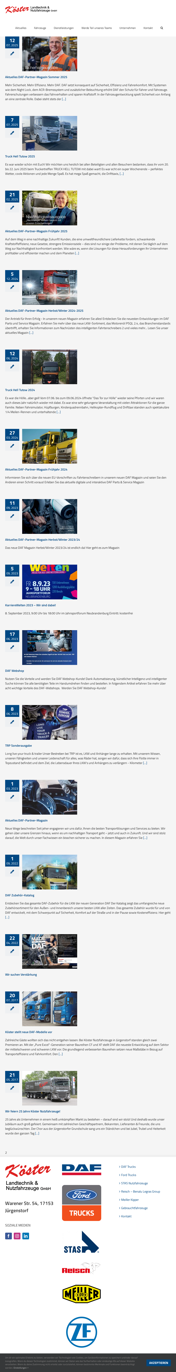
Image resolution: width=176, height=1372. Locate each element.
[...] (64, 99)
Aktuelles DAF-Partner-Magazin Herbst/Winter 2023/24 (42, 539)
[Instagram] (17, 1236)
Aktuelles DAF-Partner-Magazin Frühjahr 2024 (36, 469)
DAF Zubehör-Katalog (19, 895)
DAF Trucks (128, 1166)
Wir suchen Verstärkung (21, 974)
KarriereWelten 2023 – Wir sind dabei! (30, 605)
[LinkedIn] (25, 1236)
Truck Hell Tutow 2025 (20, 156)
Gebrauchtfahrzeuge (134, 1208)
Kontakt (126, 1216)
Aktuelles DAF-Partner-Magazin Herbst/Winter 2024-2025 (44, 310)
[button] (162, 27)
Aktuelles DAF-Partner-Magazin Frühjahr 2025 (36, 231)
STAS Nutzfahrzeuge (134, 1183)
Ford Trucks (128, 1175)
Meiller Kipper (130, 1199)
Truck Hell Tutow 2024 (20, 390)
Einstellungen (20, 1367)
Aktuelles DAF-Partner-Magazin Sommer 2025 (36, 77)
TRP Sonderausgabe (18, 745)
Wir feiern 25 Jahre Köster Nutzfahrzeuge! (32, 1111)
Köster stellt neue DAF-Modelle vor (28, 1032)
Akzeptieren (158, 1362)
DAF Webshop (14, 670)
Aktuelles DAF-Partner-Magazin (26, 820)
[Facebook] (8, 1236)
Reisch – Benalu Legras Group (140, 1191)
